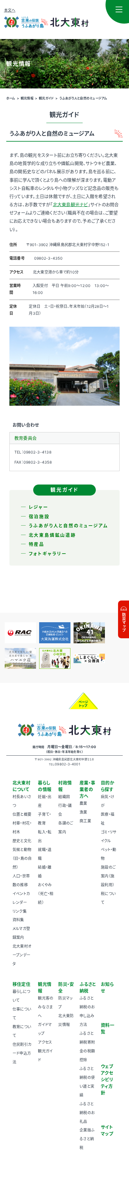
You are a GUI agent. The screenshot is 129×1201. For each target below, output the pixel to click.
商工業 (85, 821)
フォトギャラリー (48, 553)
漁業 (83, 812)
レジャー (39, 507)
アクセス (45, 1042)
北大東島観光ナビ (70, 204)
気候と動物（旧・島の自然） (22, 858)
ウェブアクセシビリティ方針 (107, 1079)
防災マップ (123, 622)
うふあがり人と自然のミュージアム (83, 98)
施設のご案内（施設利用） (108, 876)
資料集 (18, 919)
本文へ (10, 10)
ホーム (10, 98)
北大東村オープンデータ (22, 955)
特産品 (36, 544)
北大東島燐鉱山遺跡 (52, 535)
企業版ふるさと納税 (87, 1139)
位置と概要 (22, 814)
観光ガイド (46, 98)
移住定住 (21, 984)
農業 (83, 803)
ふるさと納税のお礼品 (87, 1113)
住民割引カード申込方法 (22, 1053)
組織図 (64, 796)
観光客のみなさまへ (45, 1007)
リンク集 (20, 911)
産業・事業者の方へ (87, 789)
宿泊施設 (39, 516)
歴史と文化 (22, 840)
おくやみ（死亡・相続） (45, 893)
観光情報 (27, 98)
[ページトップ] (83, 700)
